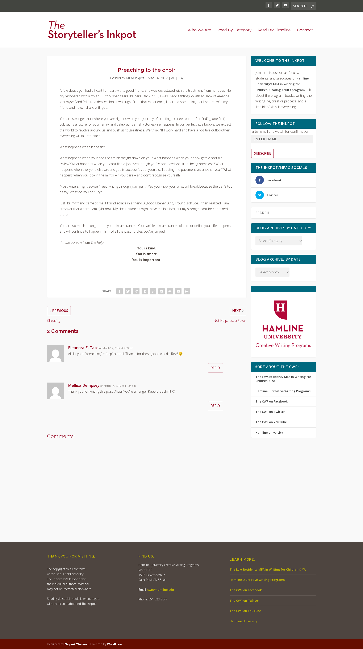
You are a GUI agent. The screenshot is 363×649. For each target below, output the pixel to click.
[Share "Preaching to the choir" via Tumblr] (145, 291)
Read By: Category (234, 30)
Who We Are (199, 30)
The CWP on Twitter (270, 412)
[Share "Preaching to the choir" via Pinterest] (153, 291)
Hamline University (269, 432)
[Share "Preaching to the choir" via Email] (178, 291)
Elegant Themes (75, 644)
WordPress (114, 644)
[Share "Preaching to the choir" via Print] (187, 291)
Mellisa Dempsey (84, 385)
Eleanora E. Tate (83, 347)
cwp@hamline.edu (160, 590)
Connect (305, 30)
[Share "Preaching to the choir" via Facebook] (119, 291)
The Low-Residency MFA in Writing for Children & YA (283, 379)
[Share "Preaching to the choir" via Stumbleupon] (170, 291)
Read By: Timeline (274, 30)
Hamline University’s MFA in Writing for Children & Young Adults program (282, 84)
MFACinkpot (135, 78)
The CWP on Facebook (271, 401)
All (173, 78)
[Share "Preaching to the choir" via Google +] (136, 291)
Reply (215, 368)
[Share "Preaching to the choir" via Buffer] (161, 291)
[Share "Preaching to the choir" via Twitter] (128, 291)
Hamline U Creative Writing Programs (282, 391)
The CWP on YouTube (271, 422)
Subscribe (262, 153)
